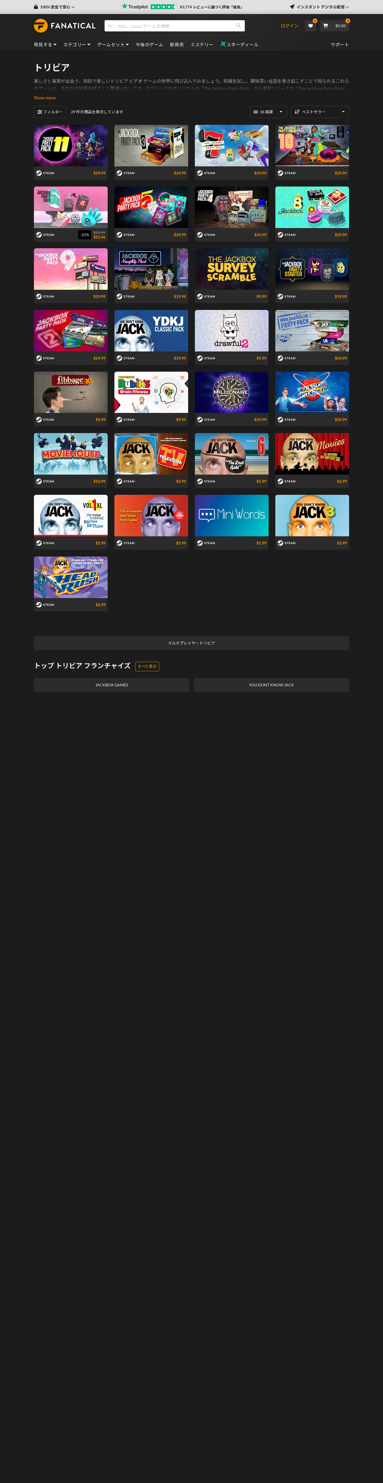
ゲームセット (111, 44)
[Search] (238, 25)
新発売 (177, 44)
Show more (45, 97)
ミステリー (202, 44)
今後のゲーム (149, 44)
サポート (340, 44)
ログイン (290, 25)
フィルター (53, 111)
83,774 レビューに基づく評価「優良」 (212, 7)
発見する (43, 44)
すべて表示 (147, 666)
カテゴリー (74, 44)
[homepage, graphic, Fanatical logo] (65, 26)
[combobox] (192, 25)
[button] (54, 7)
